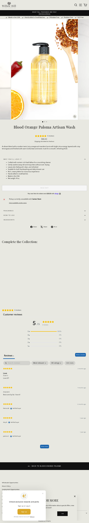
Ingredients (9, 220)
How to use (9, 215)
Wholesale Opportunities (10, 482)
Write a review (80, 355)
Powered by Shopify (44, 521)
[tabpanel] (44, 406)
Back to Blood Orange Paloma (46, 466)
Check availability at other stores (18, 203)
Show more (44, 446)
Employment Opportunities (10, 489)
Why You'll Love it (12, 159)
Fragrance (8, 211)
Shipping (37, 141)
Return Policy (6, 486)
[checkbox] (69, 363)
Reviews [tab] (9, 355)
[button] (44, 331)
